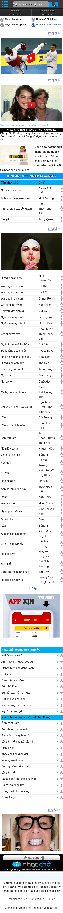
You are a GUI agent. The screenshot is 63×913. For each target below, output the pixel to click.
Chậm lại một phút (12, 543)
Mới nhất (15, 10)
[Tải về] (61, 189)
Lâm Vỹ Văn (46, 317)
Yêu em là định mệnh (13, 425)
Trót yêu (5, 219)
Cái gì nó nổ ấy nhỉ (12, 304)
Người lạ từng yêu (12, 579)
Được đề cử (15, 14)
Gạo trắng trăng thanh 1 (15, 735)
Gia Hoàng (45, 375)
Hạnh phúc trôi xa (11, 511)
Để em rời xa (8, 480)
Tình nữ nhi (8, 747)
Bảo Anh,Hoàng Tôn (45, 392)
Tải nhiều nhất (47, 10)
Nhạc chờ (5, 125)
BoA (41, 519)
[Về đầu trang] (59, 909)
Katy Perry (45, 497)
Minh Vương (46, 198)
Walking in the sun (12, 286)
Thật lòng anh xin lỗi (13, 369)
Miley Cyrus (46, 503)
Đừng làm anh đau (12, 278)
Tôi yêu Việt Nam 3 (12, 311)
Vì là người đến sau (13, 760)
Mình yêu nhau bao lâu (14, 392)
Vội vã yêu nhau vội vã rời (16, 407)
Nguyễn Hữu (46, 448)
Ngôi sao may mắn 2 (13, 323)
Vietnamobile (18, 125)
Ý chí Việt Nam (10, 723)
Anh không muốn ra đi (14, 729)
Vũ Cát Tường (43, 463)
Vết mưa (6, 462)
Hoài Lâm (44, 356)
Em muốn (6, 563)
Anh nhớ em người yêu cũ (16, 198)
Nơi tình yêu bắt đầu (13, 699)
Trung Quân (46, 219)
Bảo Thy (44, 571)
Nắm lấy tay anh (10, 448)
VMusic (43, 311)
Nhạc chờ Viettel (13, 19)
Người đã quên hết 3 (13, 785)
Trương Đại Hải (46, 489)
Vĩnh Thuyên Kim (46, 511)
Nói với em (7, 381)
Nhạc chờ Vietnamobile (48, 24)
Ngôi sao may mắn (12, 317)
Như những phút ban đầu (16, 356)
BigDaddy (45, 381)
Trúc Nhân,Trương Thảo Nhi (47, 438)
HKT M (43, 292)
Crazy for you (9, 797)
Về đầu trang (31, 857)
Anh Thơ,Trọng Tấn (45, 208)
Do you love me (10, 519)
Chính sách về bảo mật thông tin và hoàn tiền (31, 907)
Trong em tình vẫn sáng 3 (16, 791)
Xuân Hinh (45, 304)
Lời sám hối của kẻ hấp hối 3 (18, 741)
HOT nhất (47, 14)
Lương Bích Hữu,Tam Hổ (46, 580)
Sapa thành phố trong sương (18, 778)
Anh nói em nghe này (13, 489)
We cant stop (8, 503)
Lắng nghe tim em (11, 454)
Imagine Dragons (44, 554)
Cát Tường (45, 417)
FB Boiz (43, 480)
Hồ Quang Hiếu (45, 190)
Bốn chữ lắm (8, 438)
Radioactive (8, 553)
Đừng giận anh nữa (12, 363)
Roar (4, 497)
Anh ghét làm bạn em (13, 533)
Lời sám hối (8, 772)
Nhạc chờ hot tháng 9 (37, 125)
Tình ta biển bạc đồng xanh (17, 208)
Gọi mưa (6, 375)
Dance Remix (47, 298)
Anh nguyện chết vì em (15, 766)
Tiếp (34, 588)
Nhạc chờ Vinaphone (16, 24)
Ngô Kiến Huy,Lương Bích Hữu (45, 407)
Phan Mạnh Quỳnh (45, 534)
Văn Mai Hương (44, 544)
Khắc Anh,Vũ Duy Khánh (46, 473)
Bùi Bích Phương (44, 564)
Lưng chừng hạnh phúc (15, 571)
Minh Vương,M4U (46, 278)
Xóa (3, 525)
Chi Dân (44, 344)
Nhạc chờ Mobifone (46, 19)
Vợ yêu (5, 472)
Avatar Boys (46, 350)
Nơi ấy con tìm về (11, 190)
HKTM (42, 286)
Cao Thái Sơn (44, 425)
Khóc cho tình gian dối (14, 754)
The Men (44, 363)
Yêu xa (5, 417)
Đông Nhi (44, 454)
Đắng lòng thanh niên (14, 350)
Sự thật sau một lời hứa (15, 344)
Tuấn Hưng (45, 369)
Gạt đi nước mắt (10, 334)
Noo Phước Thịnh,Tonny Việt (46, 334)
